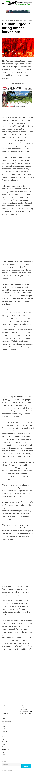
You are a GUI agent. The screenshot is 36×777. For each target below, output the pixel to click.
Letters (3, 726)
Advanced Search (7, 770)
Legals (3, 734)
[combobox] (12, 764)
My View (4, 728)
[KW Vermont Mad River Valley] (18, 96)
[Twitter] (31, 3)
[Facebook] (27, 3)
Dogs (3, 752)
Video (3, 744)
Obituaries (4, 731)
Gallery (4, 754)
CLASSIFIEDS (24, 708)
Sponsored (4, 746)
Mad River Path (6, 749)
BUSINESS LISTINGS (27, 712)
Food (3, 739)
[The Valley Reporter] (18, 2)
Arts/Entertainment (6, 721)
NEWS (4, 706)
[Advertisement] (18, 236)
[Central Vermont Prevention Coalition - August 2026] (18, 11)
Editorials (4, 723)
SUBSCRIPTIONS (25, 714)
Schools (4, 716)
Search (4, 736)
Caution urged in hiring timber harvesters (16, 27)
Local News (5, 713)
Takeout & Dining (6, 711)
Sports (3, 718)
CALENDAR (23, 710)
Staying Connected (6, 741)
